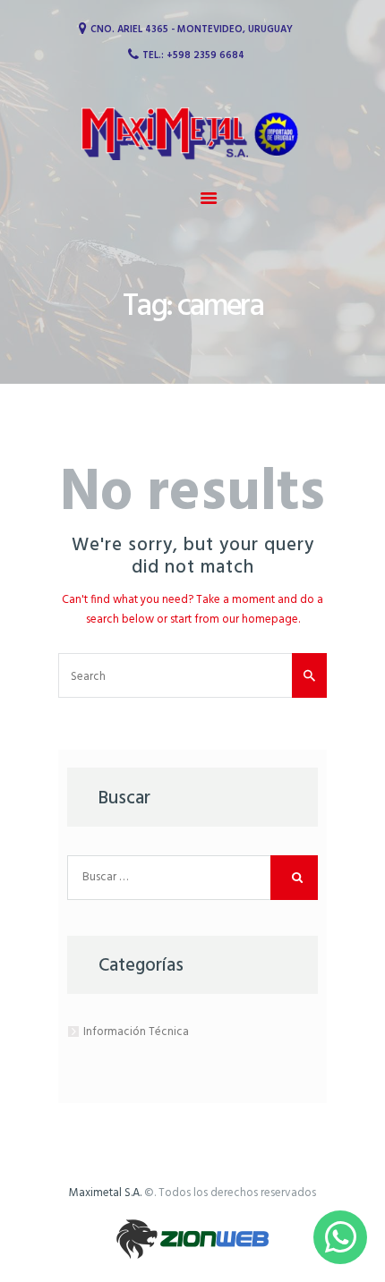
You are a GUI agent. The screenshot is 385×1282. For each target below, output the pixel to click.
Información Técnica (136, 1032)
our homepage (260, 619)
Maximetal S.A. (105, 1193)
